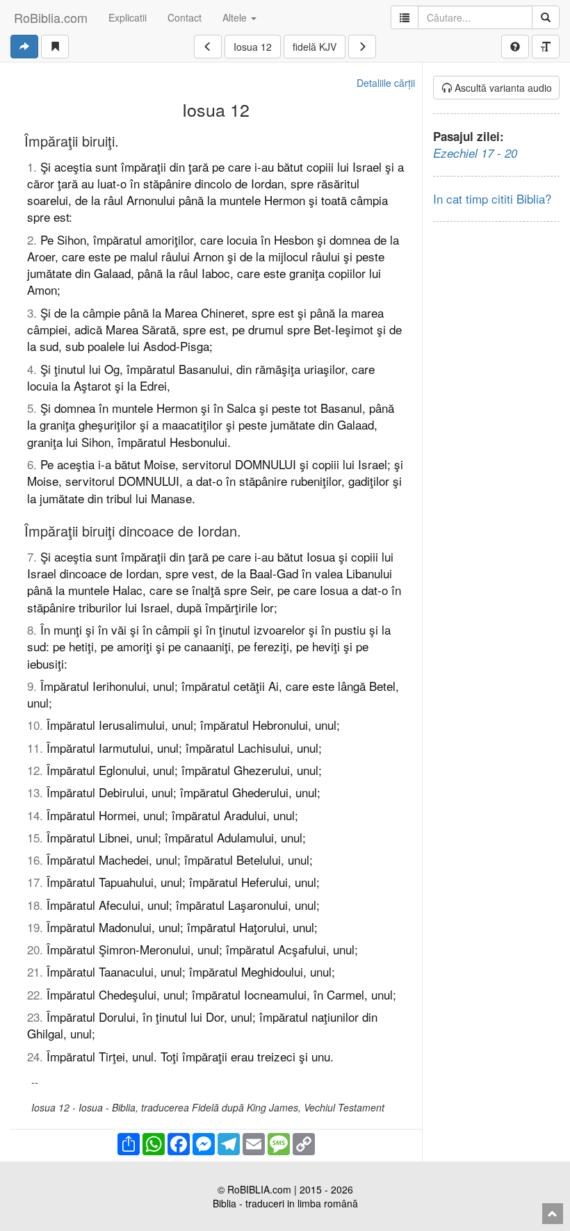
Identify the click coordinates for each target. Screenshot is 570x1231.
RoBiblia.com (51, 17)
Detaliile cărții (386, 83)
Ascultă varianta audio (502, 88)
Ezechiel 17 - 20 (475, 153)
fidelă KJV (314, 47)
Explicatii (127, 17)
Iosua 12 (253, 47)
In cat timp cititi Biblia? (492, 198)
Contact (185, 17)
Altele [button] (236, 17)
